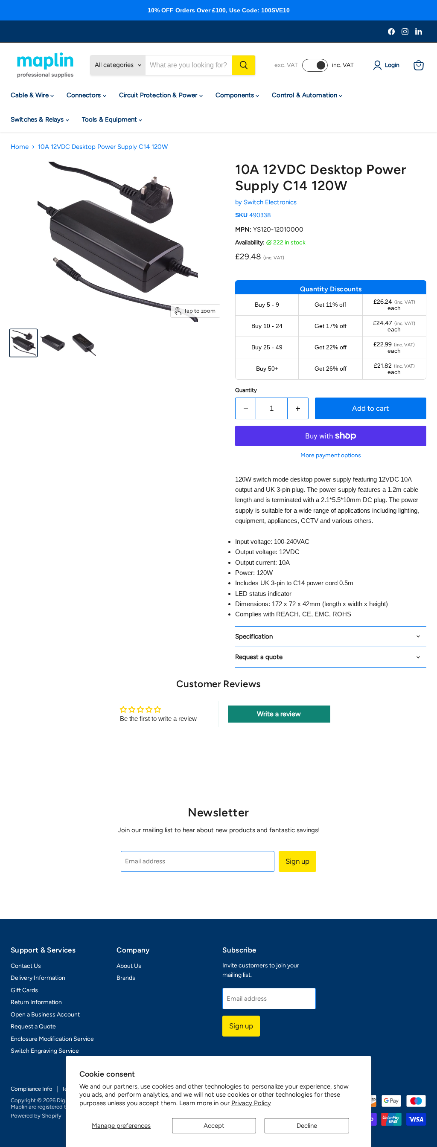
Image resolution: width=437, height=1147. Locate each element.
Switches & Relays (38, 119)
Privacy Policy (251, 1103)
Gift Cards (24, 990)
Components (236, 95)
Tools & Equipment (110, 119)
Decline (307, 1126)
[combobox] (189, 65)
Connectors (85, 95)
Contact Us (26, 966)
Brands (126, 977)
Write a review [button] (279, 714)
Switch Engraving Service (45, 1050)
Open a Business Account (45, 1014)
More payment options (330, 455)
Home (20, 147)
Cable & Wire (30, 95)
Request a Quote (33, 1026)
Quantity (246, 390)
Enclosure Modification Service (52, 1038)
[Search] (243, 65)
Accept (214, 1126)
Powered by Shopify (36, 1115)
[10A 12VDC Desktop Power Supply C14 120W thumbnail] (23, 343)
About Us (129, 966)
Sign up (297, 861)
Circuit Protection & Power (159, 95)
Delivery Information (38, 977)
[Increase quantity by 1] (298, 408)
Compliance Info (31, 1089)
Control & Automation (305, 95)
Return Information (36, 1002)
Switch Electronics (270, 202)
